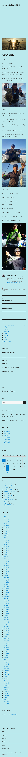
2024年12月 (7, 552)
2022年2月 (6, 617)
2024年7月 (6, 562)
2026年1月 (6, 529)
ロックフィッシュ (8, 497)
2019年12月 (6, 663)
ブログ (5, 333)
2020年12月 (7, 642)
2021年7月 (6, 630)
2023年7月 (6, 584)
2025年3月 (6, 548)
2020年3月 (6, 659)
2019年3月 (6, 680)
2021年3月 (6, 638)
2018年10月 (6, 689)
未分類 (5, 501)
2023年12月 (7, 575)
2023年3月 (6, 592)
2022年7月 (6, 607)
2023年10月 (7, 579)
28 (7, 469)
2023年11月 (6, 577)
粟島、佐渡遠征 (7, 505)
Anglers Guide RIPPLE (11, 5)
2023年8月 (6, 583)
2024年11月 (6, 554)
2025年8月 (6, 539)
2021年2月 (6, 640)
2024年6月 (6, 563)
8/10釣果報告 (7, 431)
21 (7, 466)
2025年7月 (6, 541)
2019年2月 (6, 682)
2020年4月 (6, 657)
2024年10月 (7, 556)
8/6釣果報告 (7, 437)
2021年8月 (6, 628)
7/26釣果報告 (7, 443)
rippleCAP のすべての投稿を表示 (13, 282)
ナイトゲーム (17, 289)
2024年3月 (6, 569)
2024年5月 (6, 565)
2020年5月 (6, 655)
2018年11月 (6, 687)
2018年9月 (6, 691)
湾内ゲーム (6, 290)
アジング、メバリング (9, 484)
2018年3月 (6, 703)
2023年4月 (6, 590)
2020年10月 (7, 645)
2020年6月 (6, 653)
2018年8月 (6, 693)
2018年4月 (6, 701)
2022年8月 (6, 605)
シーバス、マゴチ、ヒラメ (10, 491)
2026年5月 (6, 522)
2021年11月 (6, 623)
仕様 (5, 337)
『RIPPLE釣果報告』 (13, 714)
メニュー (23, 5)
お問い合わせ (7, 329)
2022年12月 (7, 598)
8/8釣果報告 (7, 433)
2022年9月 (6, 604)
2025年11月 (6, 533)
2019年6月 (6, 674)
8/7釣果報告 (7, 435)
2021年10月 (6, 624)
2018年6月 (6, 697)
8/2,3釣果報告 (7, 441)
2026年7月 (6, 518)
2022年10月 (7, 602)
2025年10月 (7, 535)
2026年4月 (6, 523)
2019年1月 (6, 684)
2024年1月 (6, 573)
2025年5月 (6, 544)
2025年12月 (7, 531)
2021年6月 (6, 632)
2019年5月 (6, 676)
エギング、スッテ (20, 287)
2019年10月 (6, 666)
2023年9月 (6, 581)
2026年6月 (6, 520)
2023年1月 (6, 596)
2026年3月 (6, 525)
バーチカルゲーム (8, 495)
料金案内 (6, 339)
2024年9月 (6, 558)
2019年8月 (6, 670)
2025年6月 (6, 543)
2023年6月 (6, 586)
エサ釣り (6, 487)
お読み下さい (7, 331)
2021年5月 (6, 634)
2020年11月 (6, 644)
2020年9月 (6, 647)
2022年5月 (6, 611)
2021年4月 (6, 636)
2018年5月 (6, 699)
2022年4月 (6, 613)
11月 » (21, 472)
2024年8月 (6, 560)
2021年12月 (6, 621)
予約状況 (6, 335)
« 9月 (6, 472)
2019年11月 (6, 665)
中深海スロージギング (9, 499)
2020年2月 (6, 661)
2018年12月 (6, 686)
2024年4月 (6, 567)
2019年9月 (6, 668)
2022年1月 (6, 619)
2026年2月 (6, 527)
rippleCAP (6, 287)
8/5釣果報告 (7, 439)
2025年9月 (6, 537)
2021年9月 (6, 626)
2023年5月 (6, 588)
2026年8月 (6, 516)
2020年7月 (6, 651)
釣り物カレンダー (8, 341)
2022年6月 (6, 609)
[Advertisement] (14, 23)
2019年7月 (6, 672)
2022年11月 (6, 600)
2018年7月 (6, 695)
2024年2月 (6, 571)
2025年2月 (6, 550)
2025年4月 (6, 546)
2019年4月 (6, 678)
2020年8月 (6, 649)
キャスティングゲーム (9, 289)
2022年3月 (6, 615)
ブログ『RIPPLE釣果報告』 (9, 728)
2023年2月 (6, 594)
